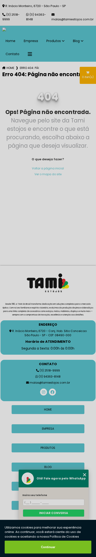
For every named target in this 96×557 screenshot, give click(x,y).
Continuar (48, 547)
